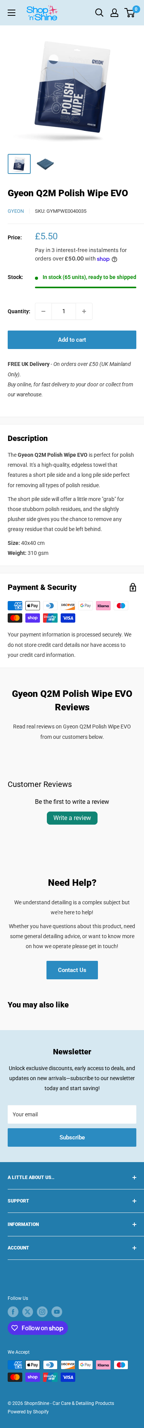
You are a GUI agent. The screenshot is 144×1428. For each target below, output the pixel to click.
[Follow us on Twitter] (27, 1311)
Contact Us (72, 970)
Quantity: (19, 311)
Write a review (72, 818)
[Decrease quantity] (43, 311)
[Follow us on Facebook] (13, 1311)
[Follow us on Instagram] (42, 1311)
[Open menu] (11, 13)
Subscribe (72, 1137)
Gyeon (16, 211)
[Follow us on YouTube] (56, 1311)
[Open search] (99, 12)
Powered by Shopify (28, 1412)
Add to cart (72, 339)
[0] (130, 12)
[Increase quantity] (84, 311)
